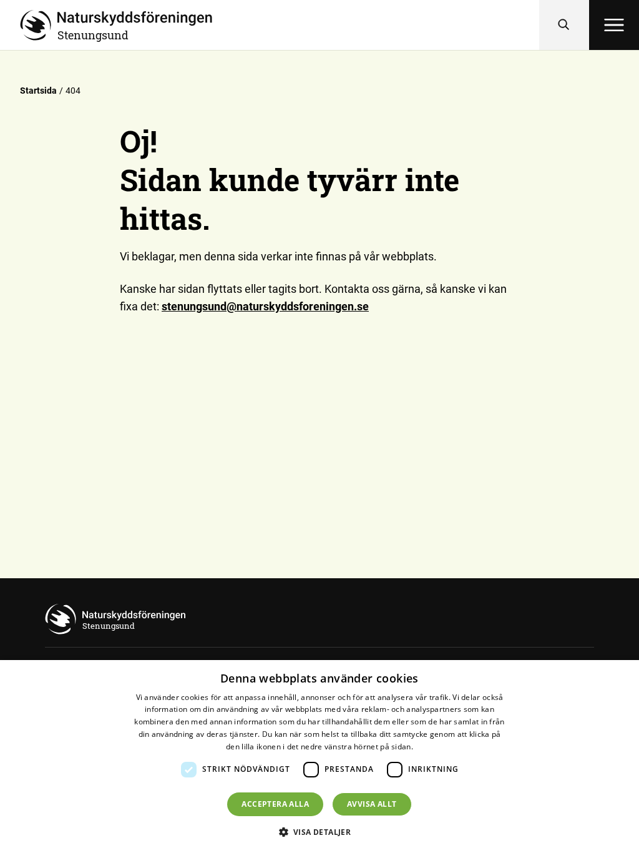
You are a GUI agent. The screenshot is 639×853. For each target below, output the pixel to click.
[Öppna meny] (614, 25)
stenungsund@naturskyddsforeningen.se (265, 306)
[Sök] (564, 25)
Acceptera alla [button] (275, 804)
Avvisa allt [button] (371, 804)
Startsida (38, 91)
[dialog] (319, 756)
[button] (319, 832)
